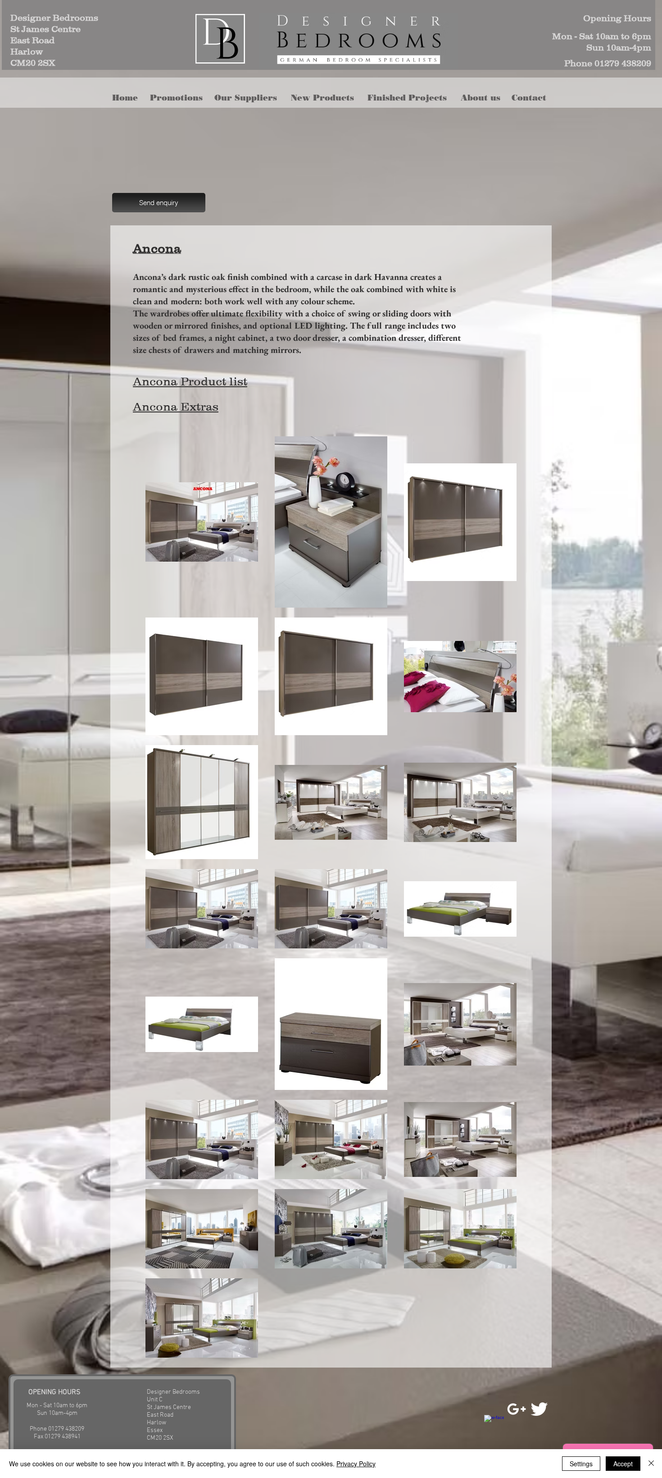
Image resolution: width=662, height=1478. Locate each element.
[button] (325, 98)
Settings (581, 1463)
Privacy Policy (356, 1463)
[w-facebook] (494, 1425)
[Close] (651, 1463)
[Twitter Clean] (539, 1409)
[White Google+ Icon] (516, 1409)
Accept (623, 1463)
